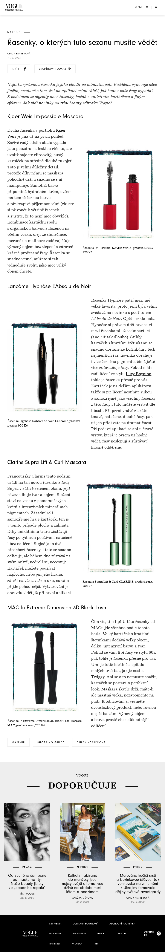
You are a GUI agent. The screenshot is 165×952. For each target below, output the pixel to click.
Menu (139, 7)
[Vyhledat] (156, 7)
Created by (149, 933)
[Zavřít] (160, 947)
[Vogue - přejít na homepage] (14, 7)
